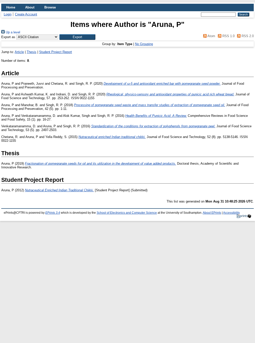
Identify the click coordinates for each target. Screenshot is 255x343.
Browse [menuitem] (50, 7)
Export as (8, 37)
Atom (211, 36)
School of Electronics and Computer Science (127, 212)
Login (7, 14)
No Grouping (144, 44)
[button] (77, 37)
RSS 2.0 (247, 36)
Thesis (31, 52)
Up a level (12, 32)
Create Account (26, 14)
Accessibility (231, 212)
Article (19, 52)
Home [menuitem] (10, 7)
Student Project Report (55, 52)
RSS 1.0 (227, 36)
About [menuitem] (29, 7)
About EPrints (212, 212)
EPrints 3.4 (52, 212)
